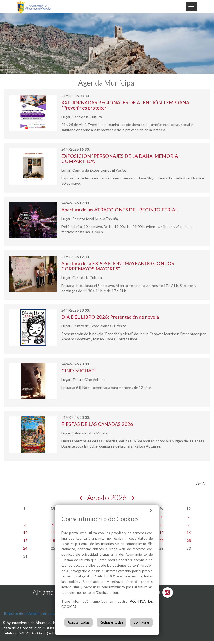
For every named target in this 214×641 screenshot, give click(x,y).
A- (204, 483)
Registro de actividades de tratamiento (36, 613)
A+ (198, 483)
